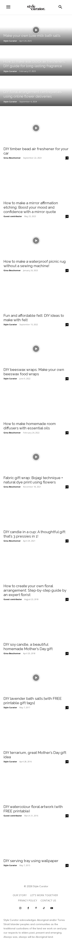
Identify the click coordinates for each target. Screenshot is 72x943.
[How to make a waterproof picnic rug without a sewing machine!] (36, 240)
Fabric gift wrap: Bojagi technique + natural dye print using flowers (33, 480)
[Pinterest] (36, 908)
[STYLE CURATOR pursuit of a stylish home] (35, 7)
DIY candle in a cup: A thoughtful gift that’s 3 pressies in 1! (34, 534)
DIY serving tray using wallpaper (30, 861)
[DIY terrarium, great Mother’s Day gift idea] (36, 731)
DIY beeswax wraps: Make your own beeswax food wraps (33, 371)
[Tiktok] (44, 908)
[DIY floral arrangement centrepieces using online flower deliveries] (36, 91)
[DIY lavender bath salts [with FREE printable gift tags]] (36, 677)
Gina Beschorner (12, 157)
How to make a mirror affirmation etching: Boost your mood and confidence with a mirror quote (30, 207)
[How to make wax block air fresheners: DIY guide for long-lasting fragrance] (36, 60)
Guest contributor (12, 216)
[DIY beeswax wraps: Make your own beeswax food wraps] (36, 348)
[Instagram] (20, 908)
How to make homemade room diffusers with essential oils (29, 425)
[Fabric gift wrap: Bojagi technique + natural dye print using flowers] (36, 457)
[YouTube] (52, 908)
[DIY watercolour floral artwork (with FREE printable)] (36, 786)
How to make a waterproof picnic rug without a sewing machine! (34, 263)
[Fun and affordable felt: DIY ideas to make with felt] (36, 294)
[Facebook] (28, 908)
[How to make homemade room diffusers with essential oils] (36, 403)
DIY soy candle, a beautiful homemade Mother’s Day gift (28, 646)
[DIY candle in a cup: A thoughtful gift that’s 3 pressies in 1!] (36, 511)
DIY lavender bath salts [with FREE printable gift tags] (32, 700)
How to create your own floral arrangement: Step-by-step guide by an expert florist (34, 590)
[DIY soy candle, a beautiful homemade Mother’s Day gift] (36, 623)
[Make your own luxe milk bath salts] (36, 30)
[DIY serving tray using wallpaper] (36, 840)
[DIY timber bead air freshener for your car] (36, 128)
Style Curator (10, 324)
